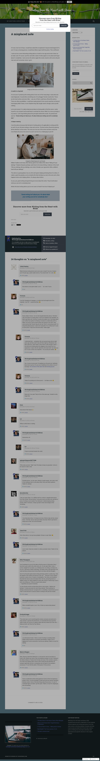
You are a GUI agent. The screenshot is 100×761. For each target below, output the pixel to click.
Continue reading (50, 29)
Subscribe (64, 25)
